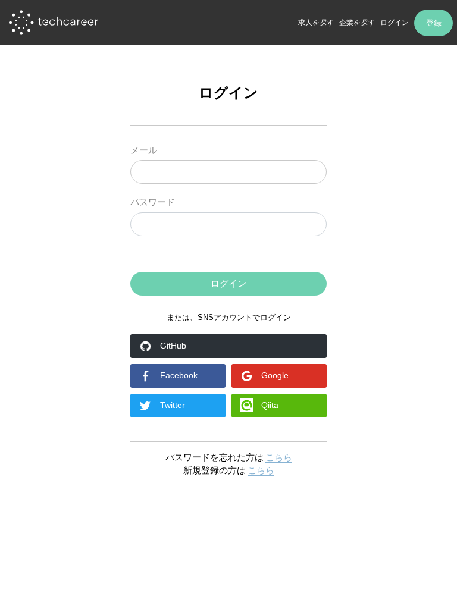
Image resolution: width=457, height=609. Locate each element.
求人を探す (316, 22)
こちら (278, 457)
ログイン (394, 22)
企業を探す (357, 22)
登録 (434, 22)
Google (275, 375)
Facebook (179, 375)
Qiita (269, 405)
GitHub (173, 345)
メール (143, 150)
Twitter (172, 405)
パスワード (152, 202)
